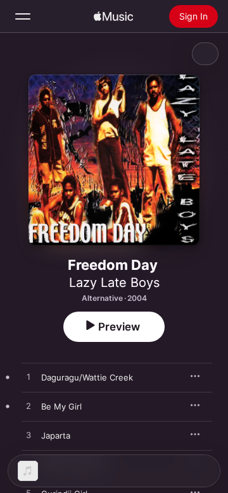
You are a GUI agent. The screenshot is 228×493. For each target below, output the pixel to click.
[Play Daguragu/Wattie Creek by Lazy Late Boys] (28, 377)
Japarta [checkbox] (55, 435)
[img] (113, 16)
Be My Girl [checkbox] (61, 406)
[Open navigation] (23, 16)
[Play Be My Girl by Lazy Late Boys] (28, 406)
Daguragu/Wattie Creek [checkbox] (87, 377)
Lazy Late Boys (114, 282)
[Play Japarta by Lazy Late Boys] (28, 435)
